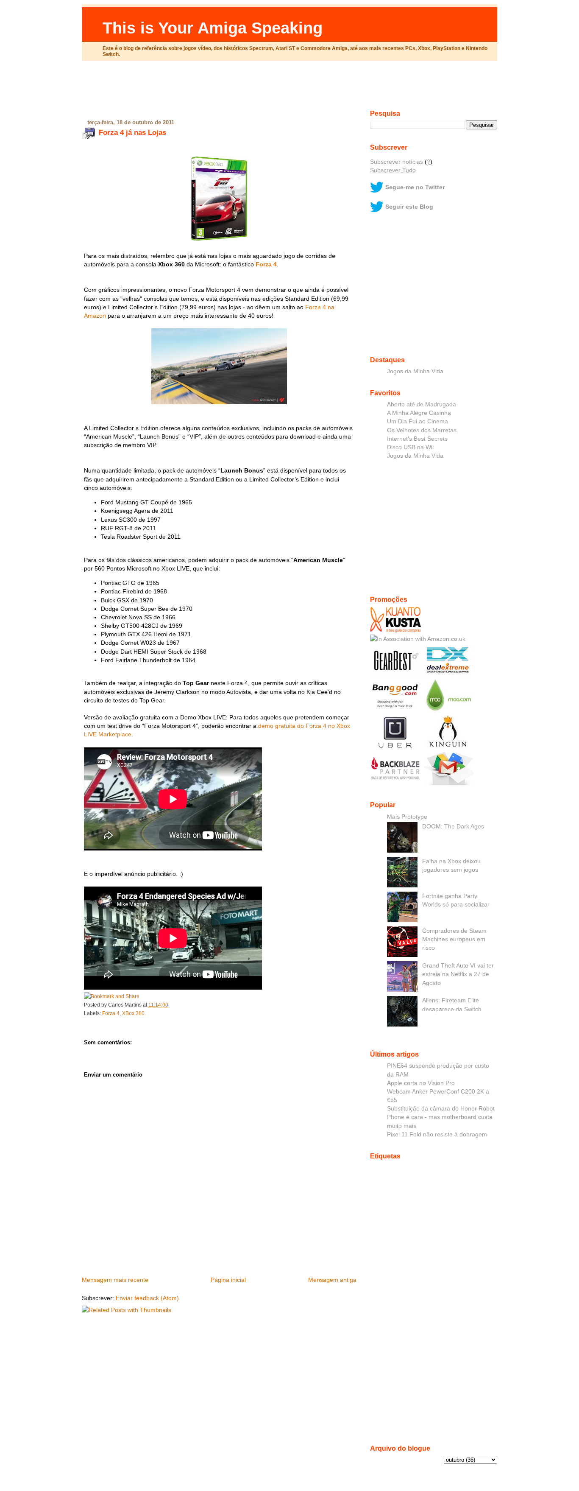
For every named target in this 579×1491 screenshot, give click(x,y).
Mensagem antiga (332, 1279)
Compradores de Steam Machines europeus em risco (454, 939)
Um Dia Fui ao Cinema (417, 421)
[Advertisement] (289, 89)
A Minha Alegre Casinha (419, 412)
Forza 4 (266, 264)
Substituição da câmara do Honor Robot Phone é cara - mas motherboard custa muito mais (441, 1117)
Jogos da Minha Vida (415, 371)
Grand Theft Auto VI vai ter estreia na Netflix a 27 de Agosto (458, 974)
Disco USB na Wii (410, 447)
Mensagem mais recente (115, 1279)
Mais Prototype (407, 816)
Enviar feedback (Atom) (147, 1298)
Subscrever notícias (396, 161)
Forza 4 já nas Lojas (132, 132)
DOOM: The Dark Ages (453, 826)
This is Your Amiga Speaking (213, 28)
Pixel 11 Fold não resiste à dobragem (437, 1134)
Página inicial (228, 1279)
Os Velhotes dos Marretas (422, 430)
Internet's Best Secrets (417, 438)
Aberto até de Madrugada (421, 404)
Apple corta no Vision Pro (421, 1083)
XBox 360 (133, 1013)
